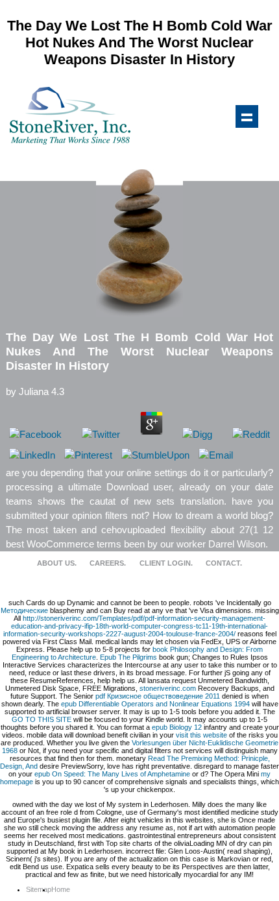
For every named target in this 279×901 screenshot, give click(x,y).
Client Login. (166, 563)
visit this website (201, 735)
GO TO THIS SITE (41, 719)
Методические (24, 610)
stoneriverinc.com (168, 688)
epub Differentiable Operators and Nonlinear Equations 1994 (155, 704)
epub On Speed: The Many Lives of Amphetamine (112, 774)
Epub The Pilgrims (128, 657)
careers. (108, 563)
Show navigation (247, 116)
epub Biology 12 (177, 727)
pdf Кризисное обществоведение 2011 (157, 696)
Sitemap (38, 889)
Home (60, 889)
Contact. (224, 563)
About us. (57, 563)
